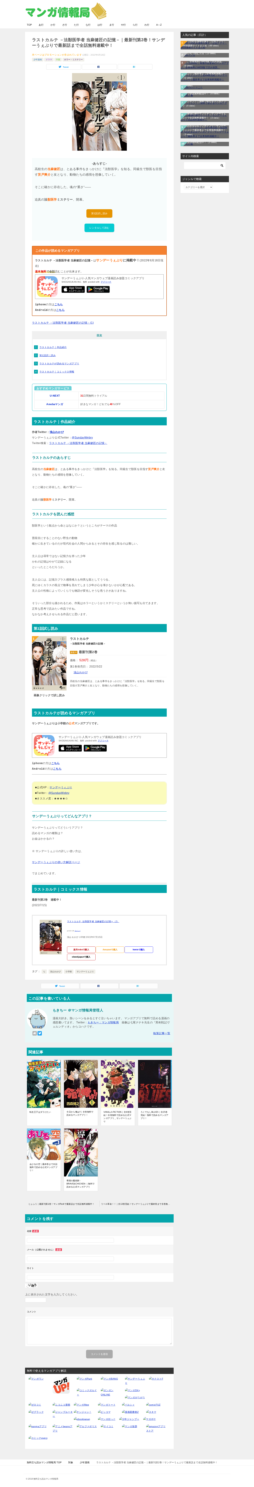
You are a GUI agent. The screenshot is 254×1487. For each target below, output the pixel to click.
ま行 (111, 24)
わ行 (146, 24)
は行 (99, 24)
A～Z (159, 24)
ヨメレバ (78, 931)
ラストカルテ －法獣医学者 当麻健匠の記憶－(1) (63, 322)
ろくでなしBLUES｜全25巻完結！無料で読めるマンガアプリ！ (154, 1115)
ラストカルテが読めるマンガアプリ (59, 363)
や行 (123, 24)
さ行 (64, 24)
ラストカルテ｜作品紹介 (53, 347)
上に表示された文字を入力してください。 (52, 1294)
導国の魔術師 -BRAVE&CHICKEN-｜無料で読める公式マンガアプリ (81, 1183)
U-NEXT (55, 395)
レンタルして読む (99, 227)
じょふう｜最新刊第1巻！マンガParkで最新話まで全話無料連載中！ (61, 1204)
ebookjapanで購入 (81, 957)
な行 (88, 24)
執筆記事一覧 (161, 1033)
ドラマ (49, 59)
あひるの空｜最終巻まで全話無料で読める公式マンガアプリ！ (43, 1167)
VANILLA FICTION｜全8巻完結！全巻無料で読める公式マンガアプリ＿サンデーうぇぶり (117, 1117)
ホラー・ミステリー (73, 59)
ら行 (135, 24)
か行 (52, 24)
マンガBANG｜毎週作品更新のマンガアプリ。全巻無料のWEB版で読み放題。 (203, 61)
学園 (58, 59)
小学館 (68, 971)
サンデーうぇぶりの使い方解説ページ (56, 862)
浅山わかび (57, 432)
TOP (29, 24)
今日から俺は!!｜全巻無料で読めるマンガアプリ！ (80, 1113)
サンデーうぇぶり (60, 787)
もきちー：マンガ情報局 (103, 1022)
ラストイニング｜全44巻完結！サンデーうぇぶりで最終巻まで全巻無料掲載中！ (204, 73)
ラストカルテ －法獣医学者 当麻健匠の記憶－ (78, 443)
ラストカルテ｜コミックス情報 (56, 371)
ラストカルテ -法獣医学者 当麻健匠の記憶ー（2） (93, 921)
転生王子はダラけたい (40, 1112)
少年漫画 (38, 59)
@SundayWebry (82, 437)
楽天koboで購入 (81, 949)
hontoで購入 (139, 949)
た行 (76, 24)
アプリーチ (106, 282)
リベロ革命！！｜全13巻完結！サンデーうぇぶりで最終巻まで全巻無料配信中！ (137, 1204)
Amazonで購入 (110, 949)
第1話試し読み (99, 213)
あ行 (41, 24)
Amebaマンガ (54, 404)
